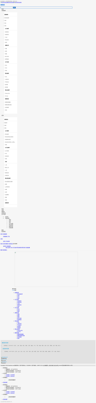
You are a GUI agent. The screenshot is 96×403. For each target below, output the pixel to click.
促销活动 (11, 243)
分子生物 (7, 61)
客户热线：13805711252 (13, 1)
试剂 (2, 238)
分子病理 (7, 28)
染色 (9, 247)
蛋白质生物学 (8, 178)
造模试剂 (7, 202)
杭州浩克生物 (11, 2)
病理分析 (23, 247)
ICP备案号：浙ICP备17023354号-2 (51, 365)
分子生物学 (7, 147)
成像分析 (7, 45)
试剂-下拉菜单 (6, 241)
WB (11, 247)
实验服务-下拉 (6, 236)
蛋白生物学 (7, 90)
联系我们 (5, 250)
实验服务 (5, 234)
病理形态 (6, 119)
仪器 (4, 243)
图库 (2, 250)
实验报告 (9, 246)
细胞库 (6, 243)
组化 (7, 247)
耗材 (2, 243)
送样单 (4, 246)
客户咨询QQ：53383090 (5, 1)
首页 (2, 234)
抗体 (6, 161)
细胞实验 (7, 98)
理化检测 (7, 73)
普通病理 (6, 14)
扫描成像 (28, 247)
